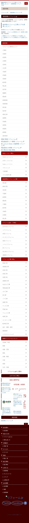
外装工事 (5, 270)
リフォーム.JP (4, 12)
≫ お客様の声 (5, 480)
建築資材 (5, 330)
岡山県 (4, 86)
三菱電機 (5, 171)
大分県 (4, 68)
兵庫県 (4, 61)
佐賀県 (4, 57)
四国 (4, 363)
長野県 (4, 125)
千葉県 (4, 193)
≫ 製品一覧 (5, 458)
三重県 (4, 50)
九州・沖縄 (6, 367)
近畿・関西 (6, 356)
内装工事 (5, 273)
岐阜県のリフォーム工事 (7, 29)
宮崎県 (4, 79)
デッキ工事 (6, 305)
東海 (4, 353)
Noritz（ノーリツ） (8, 164)
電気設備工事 (6, 288)
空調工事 (5, 277)
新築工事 (5, 263)
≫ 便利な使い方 (6, 439)
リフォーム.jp (15, 514)
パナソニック (6, 167)
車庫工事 (5, 316)
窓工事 (4, 295)
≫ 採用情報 (5, 492)
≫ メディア (5, 477)
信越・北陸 (6, 349)
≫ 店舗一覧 (5, 446)
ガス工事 (5, 291)
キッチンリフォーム (8, 237)
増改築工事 (6, 266)
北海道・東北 (6, 342)
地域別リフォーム (7, 255)
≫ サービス (5, 452)
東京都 (4, 107)
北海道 (4, 64)
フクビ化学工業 (7, 174)
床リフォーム (6, 247)
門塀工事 (5, 309)
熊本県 (4, 111)
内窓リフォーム (7, 233)
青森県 (4, 129)
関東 (4, 345)
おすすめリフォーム (8, 226)
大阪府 (4, 71)
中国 (4, 360)
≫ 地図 (4, 489)
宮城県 (4, 75)
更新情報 (6, 33)
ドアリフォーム (7, 230)
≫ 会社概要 (5, 486)
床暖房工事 (6, 280)
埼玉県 (4, 190)
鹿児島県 (5, 136)
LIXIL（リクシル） (8, 160)
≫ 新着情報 (5, 470)
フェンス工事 (6, 313)
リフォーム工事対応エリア (13, 32)
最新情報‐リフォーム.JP (16, 12)
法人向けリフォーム (8, 251)
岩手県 (4, 89)
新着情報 (5, 100)
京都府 (4, 54)
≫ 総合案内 (5, 430)
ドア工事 (5, 298)
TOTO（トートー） (8, 157)
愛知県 (4, 96)
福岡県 (4, 118)
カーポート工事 (7, 320)
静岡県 (4, 132)
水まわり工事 (6, 284)
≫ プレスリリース (6, 473)
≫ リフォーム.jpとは (7, 436)
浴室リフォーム (7, 240)
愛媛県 (4, 93)
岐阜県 (22, 32)
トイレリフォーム (7, 244)
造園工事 (5, 302)
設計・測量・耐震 (7, 327)
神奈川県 (5, 114)
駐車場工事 (6, 323)
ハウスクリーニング (8, 334)
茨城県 (4, 121)
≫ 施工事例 (5, 464)
